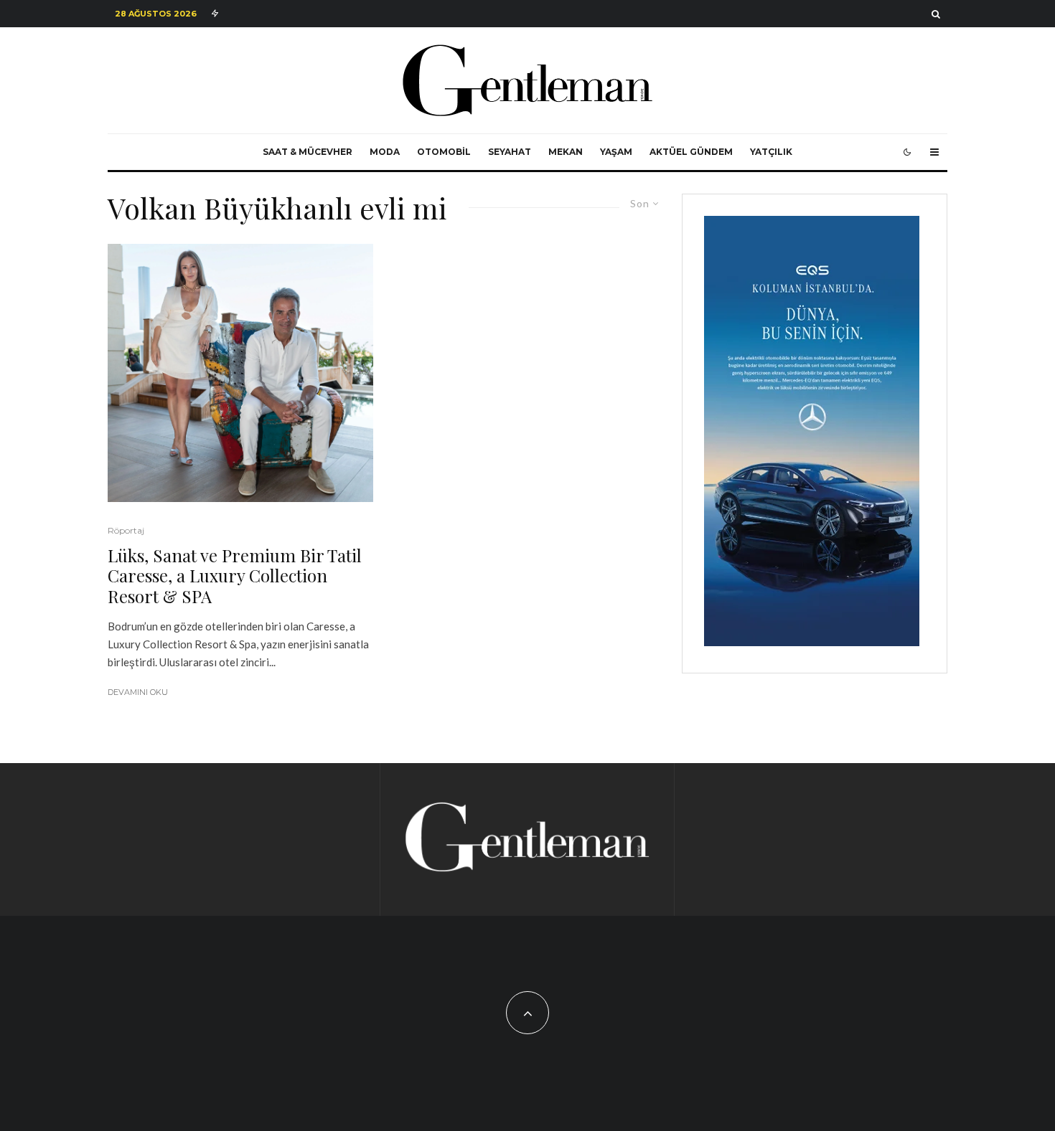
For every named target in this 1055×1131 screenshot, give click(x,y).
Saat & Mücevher (307, 151)
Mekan (565, 151)
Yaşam (616, 151)
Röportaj (126, 530)
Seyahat (509, 151)
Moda (385, 151)
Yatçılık (771, 151)
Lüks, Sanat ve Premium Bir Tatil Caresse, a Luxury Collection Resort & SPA (235, 576)
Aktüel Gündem (691, 151)
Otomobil (444, 151)
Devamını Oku (138, 692)
